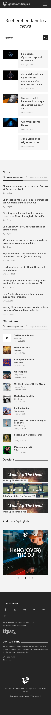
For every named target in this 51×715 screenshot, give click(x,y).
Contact (11, 657)
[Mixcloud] (43, 609)
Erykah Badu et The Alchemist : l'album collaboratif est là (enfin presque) (24, 255)
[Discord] (24, 609)
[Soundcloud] (34, 609)
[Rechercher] (45, 37)
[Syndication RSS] (5, 615)
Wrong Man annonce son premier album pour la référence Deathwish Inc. (25, 309)
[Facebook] (5, 609)
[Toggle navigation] (44, 4)
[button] (18, 577)
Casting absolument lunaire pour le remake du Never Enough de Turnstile (24, 214)
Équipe (10, 660)
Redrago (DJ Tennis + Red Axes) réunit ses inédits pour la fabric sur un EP (24, 282)
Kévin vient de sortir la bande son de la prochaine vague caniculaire (25, 241)
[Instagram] (15, 609)
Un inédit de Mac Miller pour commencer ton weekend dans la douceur (25, 201)
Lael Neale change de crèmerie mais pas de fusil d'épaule (23, 295)
